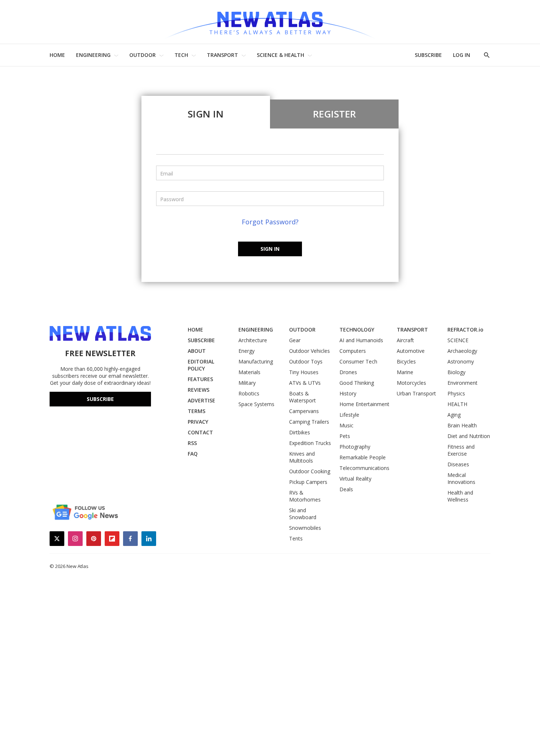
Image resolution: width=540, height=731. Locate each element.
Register (334, 113)
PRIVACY (198, 421)
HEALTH (457, 404)
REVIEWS (198, 389)
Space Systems (256, 404)
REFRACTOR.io (465, 329)
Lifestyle (349, 414)
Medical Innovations (461, 478)
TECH (181, 54)
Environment (462, 382)
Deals (346, 489)
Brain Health (462, 425)
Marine (405, 372)
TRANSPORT (222, 54)
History (347, 393)
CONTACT (200, 432)
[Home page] (270, 21)
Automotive (411, 350)
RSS (192, 442)
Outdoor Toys (306, 361)
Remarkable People (362, 457)
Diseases (458, 464)
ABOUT (197, 350)
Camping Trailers (309, 421)
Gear (294, 340)
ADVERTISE (201, 400)
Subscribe (100, 398)
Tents (296, 538)
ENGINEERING (93, 54)
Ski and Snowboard (302, 514)
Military (247, 382)
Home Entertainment (364, 404)
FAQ (193, 453)
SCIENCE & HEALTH (280, 54)
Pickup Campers (308, 481)
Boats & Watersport (302, 397)
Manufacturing (255, 361)
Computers (352, 350)
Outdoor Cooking (309, 471)
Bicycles (406, 361)
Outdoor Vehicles (309, 350)
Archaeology (462, 350)
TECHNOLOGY (356, 329)
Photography (354, 446)
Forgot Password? (270, 221)
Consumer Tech (358, 361)
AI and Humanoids (361, 340)
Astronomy (460, 361)
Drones (348, 372)
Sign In (206, 113)
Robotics (248, 393)
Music (346, 425)
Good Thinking (356, 382)
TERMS (196, 411)
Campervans (304, 411)
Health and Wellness (460, 496)
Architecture (252, 340)
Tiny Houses (303, 372)
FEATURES (200, 379)
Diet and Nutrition (468, 436)
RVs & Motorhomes (305, 496)
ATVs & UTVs (305, 382)
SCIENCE (457, 340)
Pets (344, 436)
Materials (249, 372)
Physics (456, 393)
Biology (456, 372)
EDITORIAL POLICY (201, 365)
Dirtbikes (299, 432)
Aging (454, 414)
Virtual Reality (355, 478)
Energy (246, 350)
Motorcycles (411, 382)
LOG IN (461, 54)
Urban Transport (416, 393)
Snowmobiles (305, 527)
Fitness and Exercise (461, 450)
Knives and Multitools (302, 457)
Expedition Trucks (310, 442)
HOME (57, 54)
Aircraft (405, 340)
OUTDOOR (142, 54)
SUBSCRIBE (428, 54)
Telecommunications (364, 467)
